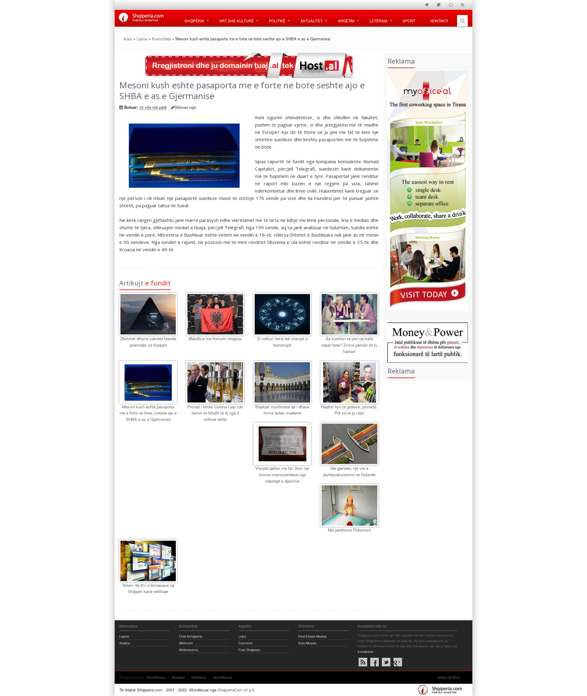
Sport (409, 20)
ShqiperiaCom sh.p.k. (237, 690)
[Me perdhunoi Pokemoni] (349, 505)
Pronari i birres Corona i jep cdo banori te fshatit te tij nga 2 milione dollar (215, 413)
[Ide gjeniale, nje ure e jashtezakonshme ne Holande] (349, 443)
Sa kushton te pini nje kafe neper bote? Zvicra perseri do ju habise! (349, 345)
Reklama (198, 677)
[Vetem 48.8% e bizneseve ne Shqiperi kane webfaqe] (148, 560)
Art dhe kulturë (237, 20)
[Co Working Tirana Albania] (425, 190)
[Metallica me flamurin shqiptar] (215, 314)
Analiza (124, 643)
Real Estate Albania (312, 636)
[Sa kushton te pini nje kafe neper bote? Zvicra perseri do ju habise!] (349, 314)
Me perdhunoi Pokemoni (349, 530)
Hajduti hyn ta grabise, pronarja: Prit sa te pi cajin (349, 410)
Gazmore (245, 643)
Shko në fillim (448, 677)
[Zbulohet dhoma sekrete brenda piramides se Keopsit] (148, 314)
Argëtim (346, 20)
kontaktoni (365, 652)
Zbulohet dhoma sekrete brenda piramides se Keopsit (148, 342)
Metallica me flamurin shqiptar (215, 338)
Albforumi (186, 643)
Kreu (128, 39)
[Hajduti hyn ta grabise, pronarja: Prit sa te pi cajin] (349, 382)
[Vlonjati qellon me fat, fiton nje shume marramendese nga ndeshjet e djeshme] (282, 443)
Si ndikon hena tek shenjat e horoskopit (282, 342)
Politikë (277, 20)
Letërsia (378, 20)
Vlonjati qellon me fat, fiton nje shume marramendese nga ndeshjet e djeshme (282, 474)
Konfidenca (222, 677)
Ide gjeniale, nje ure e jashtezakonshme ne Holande (349, 471)
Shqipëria (194, 20)
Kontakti (439, 20)
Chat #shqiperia (190, 636)
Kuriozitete (161, 39)
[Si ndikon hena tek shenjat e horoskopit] (282, 314)
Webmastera (188, 650)
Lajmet (124, 636)
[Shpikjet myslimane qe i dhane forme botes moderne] (282, 382)
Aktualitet (312, 20)
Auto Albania (307, 643)
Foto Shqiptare (249, 650)
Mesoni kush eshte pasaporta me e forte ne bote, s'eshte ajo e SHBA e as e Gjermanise (148, 413)
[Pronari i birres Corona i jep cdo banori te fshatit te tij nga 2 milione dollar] (215, 382)
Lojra (242, 636)
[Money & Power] (425, 342)
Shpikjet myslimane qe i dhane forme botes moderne (282, 410)
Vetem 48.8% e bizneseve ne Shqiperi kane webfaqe (148, 588)
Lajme (142, 39)
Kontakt (178, 677)
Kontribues (156, 677)
